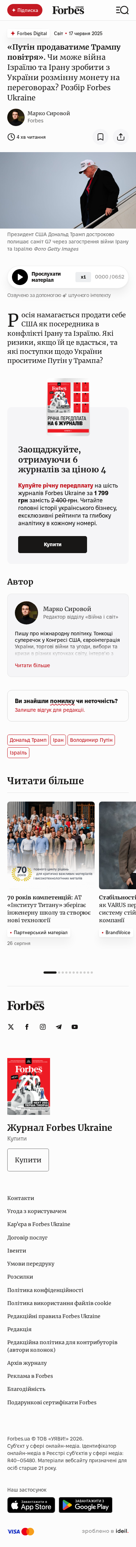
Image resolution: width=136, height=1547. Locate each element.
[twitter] (11, 1027)
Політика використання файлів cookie (59, 1303)
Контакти (20, 1198)
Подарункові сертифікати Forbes (51, 1402)
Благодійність (26, 1389)
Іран (58, 740)
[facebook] (27, 1027)
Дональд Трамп (28, 740)
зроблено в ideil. (105, 1531)
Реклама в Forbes (30, 1376)
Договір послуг (27, 1237)
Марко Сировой (49, 113)
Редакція (19, 1329)
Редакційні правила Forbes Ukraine (53, 1316)
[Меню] (122, 10)
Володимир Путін (91, 740)
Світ (58, 33)
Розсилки (20, 1277)
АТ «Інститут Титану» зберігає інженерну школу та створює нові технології (49, 909)
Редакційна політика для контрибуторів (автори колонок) (62, 1346)
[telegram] (59, 1027)
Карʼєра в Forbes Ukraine (38, 1224)
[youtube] (75, 1027)
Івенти (16, 1250)
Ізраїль (18, 753)
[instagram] (43, 1027)
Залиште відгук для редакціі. (50, 710)
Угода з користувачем (36, 1211)
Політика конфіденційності (45, 1290)
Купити (53, 544)
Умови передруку (30, 1263)
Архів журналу (27, 1363)
